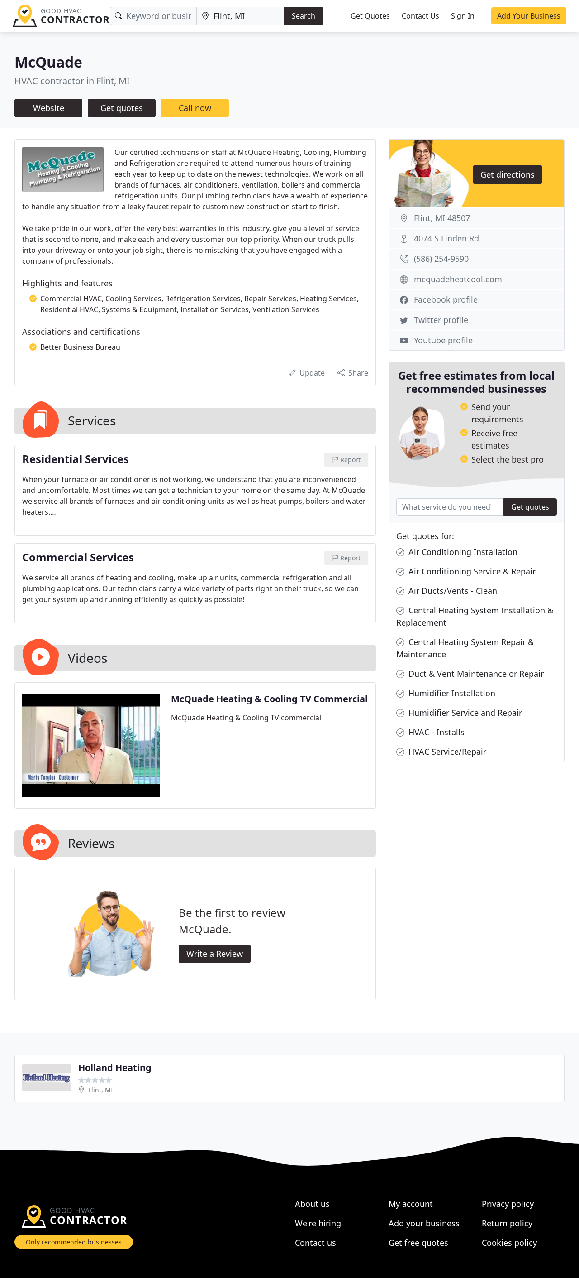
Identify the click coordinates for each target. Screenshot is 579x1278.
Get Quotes (370, 16)
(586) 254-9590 (441, 258)
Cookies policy (509, 1242)
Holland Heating (115, 1067)
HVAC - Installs (435, 732)
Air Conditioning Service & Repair (471, 571)
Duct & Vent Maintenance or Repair (475, 673)
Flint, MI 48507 (442, 217)
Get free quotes (418, 1242)
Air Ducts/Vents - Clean (451, 590)
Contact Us (420, 16)
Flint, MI (100, 1089)
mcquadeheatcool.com (458, 279)
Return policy (507, 1223)
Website (48, 107)
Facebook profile (446, 299)
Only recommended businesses (74, 1242)
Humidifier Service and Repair (464, 712)
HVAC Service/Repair (446, 751)
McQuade (48, 62)
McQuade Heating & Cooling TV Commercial (269, 699)
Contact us (315, 1242)
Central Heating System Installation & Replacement (474, 616)
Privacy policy (508, 1203)
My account (411, 1203)
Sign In (463, 16)
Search (303, 16)
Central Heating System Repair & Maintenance (465, 648)
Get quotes (121, 107)
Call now (195, 107)
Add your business (424, 1223)
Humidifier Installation (450, 693)
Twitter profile (441, 319)
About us (312, 1203)
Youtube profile (443, 340)
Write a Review (214, 953)
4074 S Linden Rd (446, 238)
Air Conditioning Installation (461, 551)
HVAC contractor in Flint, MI (72, 81)
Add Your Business (528, 16)
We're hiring (318, 1223)
